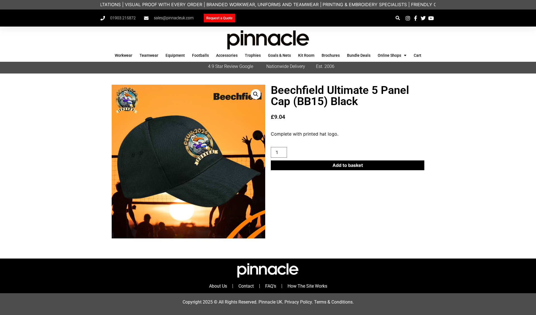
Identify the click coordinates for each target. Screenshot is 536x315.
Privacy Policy (298, 302)
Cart (417, 55)
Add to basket (347, 165)
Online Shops (389, 55)
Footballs (200, 55)
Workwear (123, 55)
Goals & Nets (279, 55)
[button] (397, 18)
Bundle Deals (358, 55)
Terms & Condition (332, 302)
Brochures (331, 55)
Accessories (227, 55)
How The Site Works (307, 286)
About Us (218, 286)
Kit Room (306, 55)
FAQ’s (270, 286)
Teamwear (149, 55)
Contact (246, 286)
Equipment (175, 55)
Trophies (253, 55)
